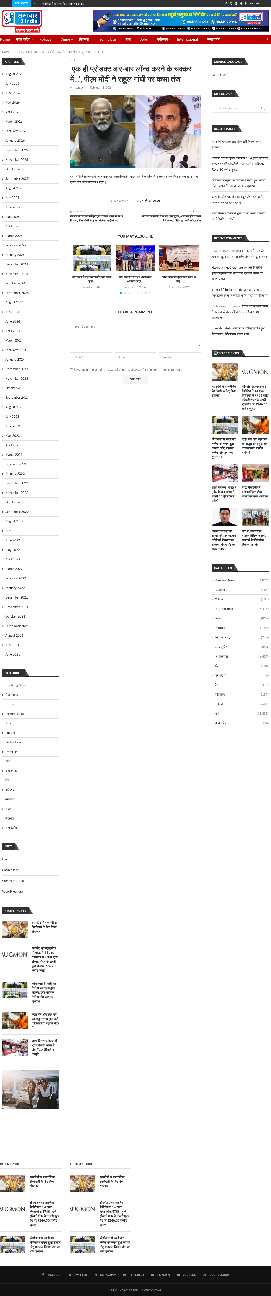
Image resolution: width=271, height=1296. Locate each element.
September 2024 (17, 293)
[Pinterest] (241, 3)
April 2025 (12, 226)
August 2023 (14, 407)
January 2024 (15, 359)
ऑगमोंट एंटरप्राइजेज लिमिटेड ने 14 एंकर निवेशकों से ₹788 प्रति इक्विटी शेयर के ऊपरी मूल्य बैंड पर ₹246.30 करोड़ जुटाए (240, 163)
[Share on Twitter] (149, 201)
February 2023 (15, 464)
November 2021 (16, 607)
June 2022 (12, 540)
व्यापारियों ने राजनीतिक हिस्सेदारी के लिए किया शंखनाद (224, 391)
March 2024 (14, 340)
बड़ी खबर (242, 694)
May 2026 (12, 102)
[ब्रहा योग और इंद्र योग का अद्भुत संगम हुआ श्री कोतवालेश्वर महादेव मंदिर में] (255, 425)
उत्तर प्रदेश (23, 39)
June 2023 (12, 426)
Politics (45, 39)
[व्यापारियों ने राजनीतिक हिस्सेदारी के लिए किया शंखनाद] (225, 372)
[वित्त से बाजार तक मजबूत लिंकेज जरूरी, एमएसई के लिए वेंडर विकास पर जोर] (255, 517)
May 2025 (12, 216)
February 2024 (15, 350)
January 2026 (15, 140)
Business (242, 590)
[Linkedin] (246, 3)
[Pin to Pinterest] (154, 201)
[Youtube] (251, 3)
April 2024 (12, 331)
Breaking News (242, 580)
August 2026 (14, 74)
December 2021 (16, 597)
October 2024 (15, 283)
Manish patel (221, 328)
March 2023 (14, 454)
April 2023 (12, 445)
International (187, 39)
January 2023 (15, 473)
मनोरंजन (162, 39)
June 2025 (12, 207)
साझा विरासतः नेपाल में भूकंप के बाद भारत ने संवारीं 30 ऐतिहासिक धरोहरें (224, 494)
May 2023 (12, 435)
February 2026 (15, 131)
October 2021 (15, 616)
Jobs (144, 39)
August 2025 (14, 188)
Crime (65, 39)
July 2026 (12, 83)
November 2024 (16, 274)
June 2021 (12, 654)
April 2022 (12, 559)
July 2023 (12, 416)
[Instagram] (236, 3)
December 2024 (16, 264)
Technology (107, 39)
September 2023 (17, 397)
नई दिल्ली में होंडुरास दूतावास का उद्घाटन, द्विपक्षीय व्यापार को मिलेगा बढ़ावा (237, 273)
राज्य (242, 713)
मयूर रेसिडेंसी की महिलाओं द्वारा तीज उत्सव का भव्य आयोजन (255, 492)
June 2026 (12, 93)
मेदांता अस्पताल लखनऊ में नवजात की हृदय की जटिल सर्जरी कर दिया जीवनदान (240, 311)
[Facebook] (226, 3)
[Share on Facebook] (146, 201)
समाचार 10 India (222, 289)
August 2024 (14, 302)
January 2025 (15, 255)
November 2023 (16, 378)
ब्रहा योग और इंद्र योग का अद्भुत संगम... (60, 3)
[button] (34, 3)
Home (5, 39)
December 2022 (16, 483)
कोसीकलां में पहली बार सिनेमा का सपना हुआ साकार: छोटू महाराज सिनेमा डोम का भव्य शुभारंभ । (224, 448)
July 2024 (12, 312)
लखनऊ (244, 656)
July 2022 (12, 531)
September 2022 (17, 511)
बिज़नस (84, 39)
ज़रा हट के (242, 675)
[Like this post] (141, 201)
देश (242, 685)
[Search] (269, 39)
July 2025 (12, 197)
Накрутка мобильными (228, 267)
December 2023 (16, 369)
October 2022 (15, 502)
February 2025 (15, 245)
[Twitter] (231, 3)
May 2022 (12, 550)
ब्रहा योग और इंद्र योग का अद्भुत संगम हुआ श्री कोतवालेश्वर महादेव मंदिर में (255, 445)
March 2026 (14, 121)
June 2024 (12, 321)
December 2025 (16, 150)
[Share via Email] (158, 201)
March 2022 (14, 569)
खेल (128, 39)
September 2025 (17, 178)
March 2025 (14, 236)
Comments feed (13, 881)
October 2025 (15, 169)
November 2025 (16, 159)
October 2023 (15, 388)
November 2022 (16, 492)
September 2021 (17, 626)
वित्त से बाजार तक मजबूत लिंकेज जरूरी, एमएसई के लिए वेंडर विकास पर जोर (254, 537)
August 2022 (14, 521)
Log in (6, 859)
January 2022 (15, 588)
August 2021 (14, 635)
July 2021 (12, 645)
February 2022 (15, 578)
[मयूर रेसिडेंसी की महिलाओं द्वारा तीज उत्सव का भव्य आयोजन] (255, 473)
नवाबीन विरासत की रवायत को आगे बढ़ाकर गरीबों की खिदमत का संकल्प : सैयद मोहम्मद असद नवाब (224, 540)
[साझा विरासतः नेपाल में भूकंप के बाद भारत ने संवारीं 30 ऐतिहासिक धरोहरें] (225, 473)
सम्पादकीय (213, 39)
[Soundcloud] (257, 3)
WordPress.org (12, 891)
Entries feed (10, 870)
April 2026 (12, 112)
